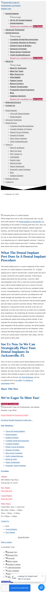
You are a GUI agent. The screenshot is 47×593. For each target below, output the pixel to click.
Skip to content (6, 542)
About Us (9, 61)
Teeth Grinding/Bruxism (20, 55)
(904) (6, 491)
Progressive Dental (21, 415)
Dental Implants (12, 14)
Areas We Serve (23, 537)
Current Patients (11, 529)
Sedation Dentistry (18, 96)
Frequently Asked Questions (22, 90)
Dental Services (12, 33)
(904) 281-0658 (6, 499)
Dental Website (6, 415)
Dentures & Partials (18, 49)
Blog (12, 93)
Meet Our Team (16, 71)
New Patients (10, 532)
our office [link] (18, 380)
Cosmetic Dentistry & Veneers (23, 43)
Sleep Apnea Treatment (20, 52)
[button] (10, 404)
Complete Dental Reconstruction (24, 39)
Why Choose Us (17, 74)
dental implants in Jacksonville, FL (31, 222)
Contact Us (10, 105)
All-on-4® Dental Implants (21, 20)
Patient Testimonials (19, 87)
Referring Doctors (13, 102)
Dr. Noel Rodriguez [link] (26, 377)
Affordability (15, 77)
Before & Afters (17, 84)
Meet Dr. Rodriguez (18, 68)
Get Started (38, 26)
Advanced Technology (15, 30)
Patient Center (16, 81)
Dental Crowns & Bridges (20, 46)
